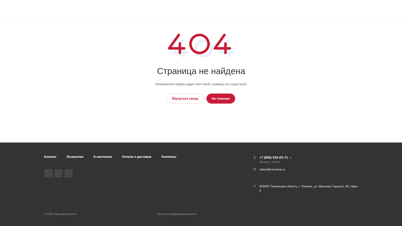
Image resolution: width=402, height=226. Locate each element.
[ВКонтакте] (48, 173)
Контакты (168, 157)
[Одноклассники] (68, 173)
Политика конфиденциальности (177, 214)
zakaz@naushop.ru (347, 12)
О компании (102, 157)
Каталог (50, 157)
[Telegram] (58, 173)
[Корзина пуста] (323, 9)
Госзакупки (75, 157)
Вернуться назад (185, 98)
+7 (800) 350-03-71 (346, 7)
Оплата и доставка (136, 157)
